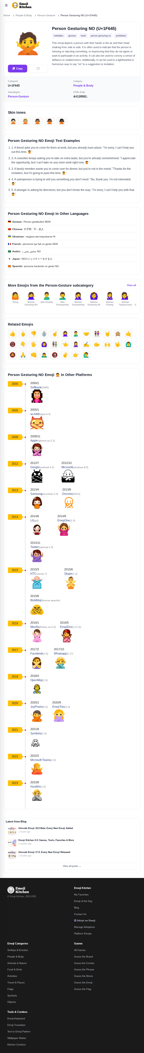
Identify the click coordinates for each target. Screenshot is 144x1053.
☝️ (55, 334)
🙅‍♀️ (65, 334)
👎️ (34, 334)
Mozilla (34, 626)
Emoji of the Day (83, 901)
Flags (10, 989)
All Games (80, 950)
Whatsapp (60, 653)
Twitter (34, 547)
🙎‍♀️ (76, 344)
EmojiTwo (58, 706)
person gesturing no (101, 35)
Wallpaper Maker (16, 1038)
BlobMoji (35, 600)
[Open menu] (6, 5)
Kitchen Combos (16, 1044)
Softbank (35, 387)
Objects (11, 1001)
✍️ (86, 344)
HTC (33, 573)
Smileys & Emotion (17, 950)
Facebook (36, 653)
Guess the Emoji (83, 982)
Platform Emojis (82, 933)
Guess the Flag (82, 989)
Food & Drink (14, 969)
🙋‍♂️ (86, 355)
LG (32, 520)
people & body (83, 85)
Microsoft (67, 467)
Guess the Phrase (84, 969)
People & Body (15, 956)
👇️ (23, 344)
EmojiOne (63, 520)
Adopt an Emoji (85, 920)
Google (35, 467)
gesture (72, 35)
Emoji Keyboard (16, 1018)
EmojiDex (66, 626)
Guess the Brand (83, 956)
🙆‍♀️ (44, 344)
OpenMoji (36, 680)
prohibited (121, 35)
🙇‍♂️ (44, 355)
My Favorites (81, 894)
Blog (76, 907)
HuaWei (35, 786)
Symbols (12, 995)
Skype (68, 573)
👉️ (76, 355)
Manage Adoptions (84, 927)
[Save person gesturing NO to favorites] (38, 68)
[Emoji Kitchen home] (18, 889)
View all (131, 285)
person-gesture (18, 96)
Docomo (67, 493)
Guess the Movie (83, 976)
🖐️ (34, 344)
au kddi (35, 413)
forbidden (58, 35)
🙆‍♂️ (128, 344)
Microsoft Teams (40, 759)
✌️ (65, 355)
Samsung (36, 493)
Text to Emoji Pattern (18, 1031)
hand (83, 35)
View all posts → (72, 866)
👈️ (65, 344)
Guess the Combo (84, 963)
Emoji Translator (16, 1025)
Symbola (35, 733)
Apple (34, 440)
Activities (12, 976)
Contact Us (80, 914)
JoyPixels (36, 706)
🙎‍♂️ (76, 334)
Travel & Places (16, 982)
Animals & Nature (17, 963)
